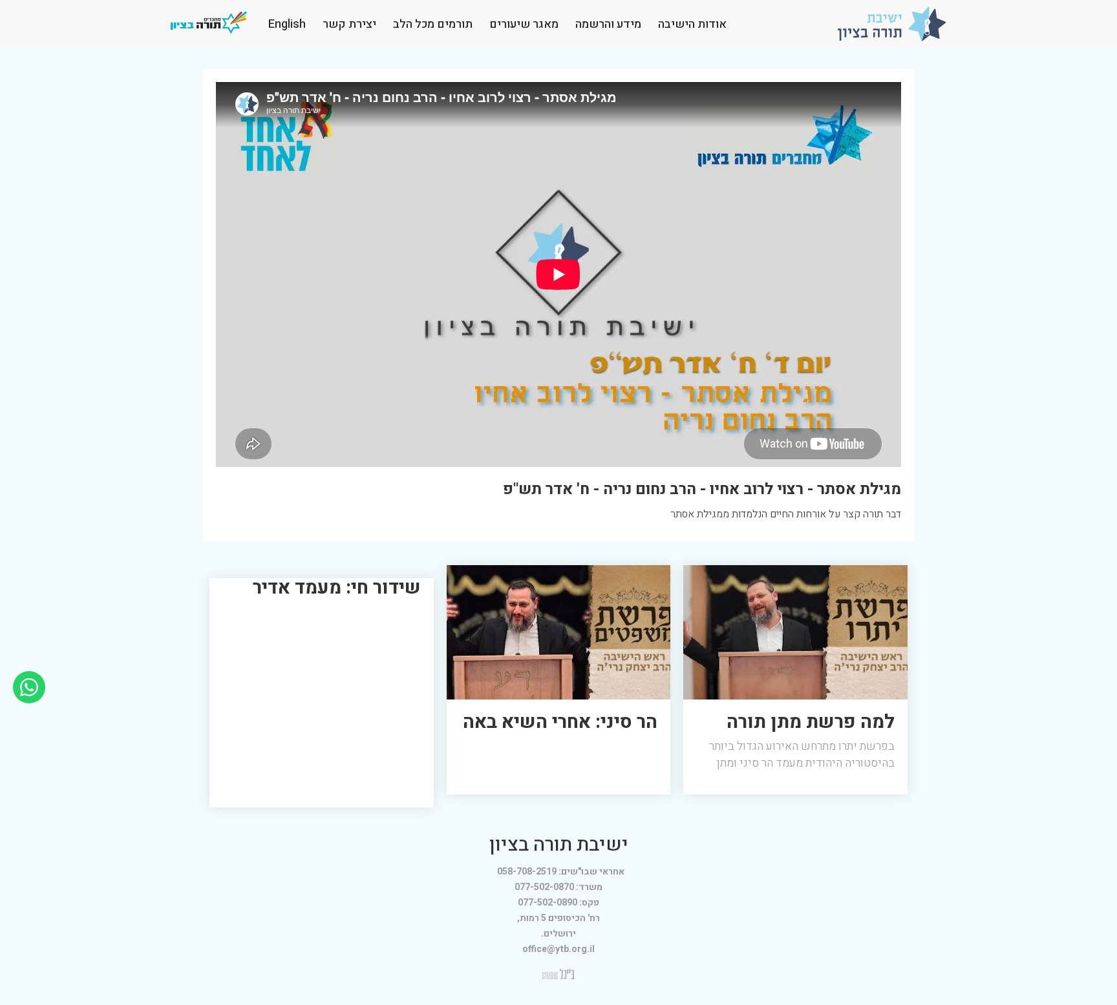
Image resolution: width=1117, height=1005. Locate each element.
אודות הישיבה (692, 24)
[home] (891, 24)
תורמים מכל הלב (433, 24)
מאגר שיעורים (523, 24)
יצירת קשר (349, 24)
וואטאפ (29, 679)
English (287, 24)
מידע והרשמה (608, 24)
